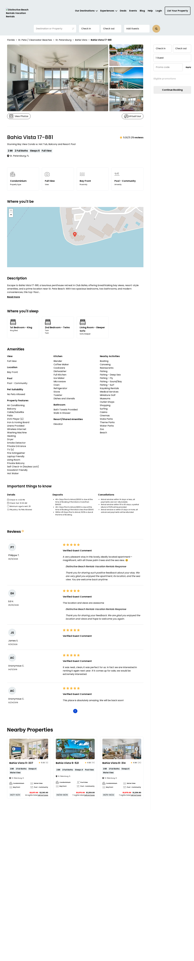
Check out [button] (109, 28)
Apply (188, 67)
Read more (13, 297)
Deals (123, 10)
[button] (156, 29)
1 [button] (75, 711)
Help (150, 10)
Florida (11, 40)
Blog (142, 10)
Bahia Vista (81, 40)
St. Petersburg (63, 40)
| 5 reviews (137, 137)
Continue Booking (172, 89)
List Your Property (177, 10)
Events (133, 10)
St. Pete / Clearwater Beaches (35, 40)
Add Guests (132, 28)
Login (159, 10)
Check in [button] (86, 28)
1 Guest (160, 57)
